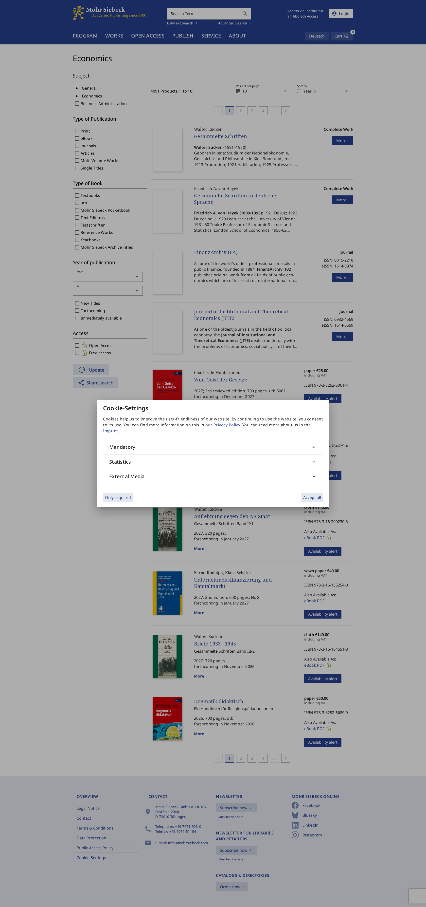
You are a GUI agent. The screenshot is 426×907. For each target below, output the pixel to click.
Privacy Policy (226, 425)
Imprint (110, 431)
